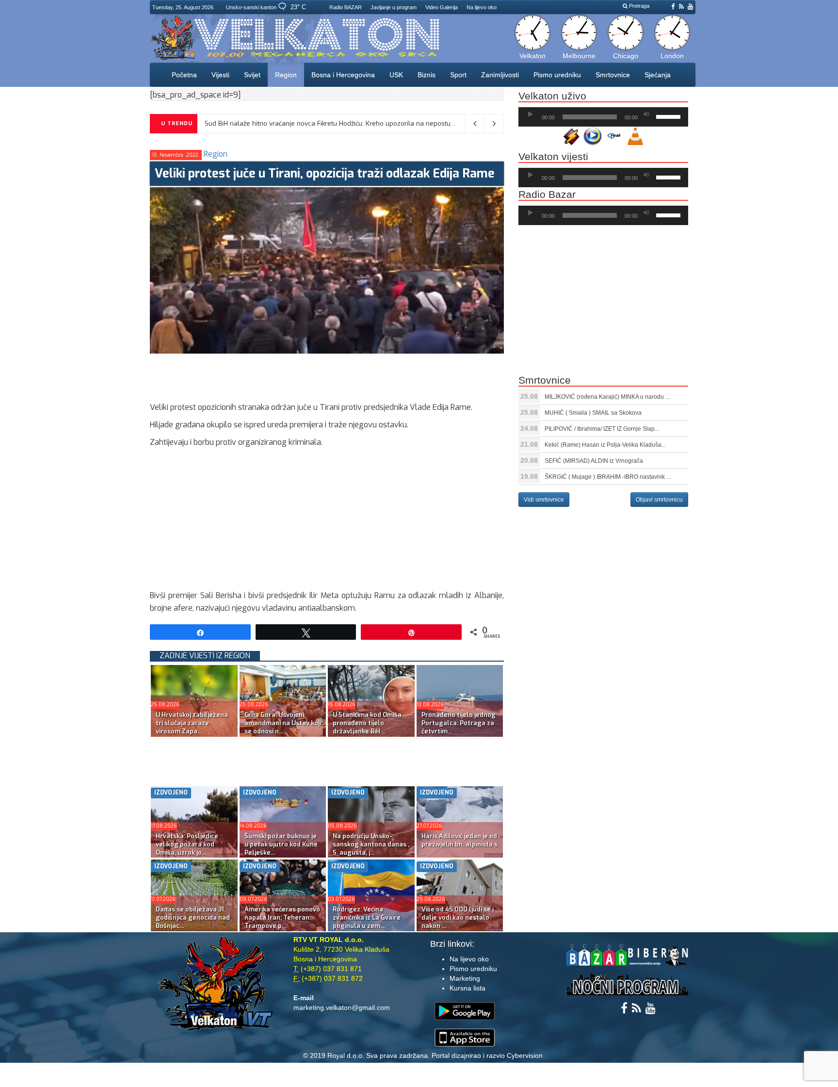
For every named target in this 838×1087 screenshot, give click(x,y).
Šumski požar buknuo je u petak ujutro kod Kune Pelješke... (281, 844)
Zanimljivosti (500, 75)
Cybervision (525, 1055)
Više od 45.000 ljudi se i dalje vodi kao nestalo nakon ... (457, 917)
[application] (603, 117)
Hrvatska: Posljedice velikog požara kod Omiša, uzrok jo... (187, 844)
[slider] (669, 116)
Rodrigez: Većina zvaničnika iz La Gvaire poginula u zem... (367, 917)
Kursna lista (467, 988)
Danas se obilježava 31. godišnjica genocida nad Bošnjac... (193, 917)
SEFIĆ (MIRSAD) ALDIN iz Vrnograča (594, 460)
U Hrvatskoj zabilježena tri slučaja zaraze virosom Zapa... (192, 723)
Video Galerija (441, 7)
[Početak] (530, 114)
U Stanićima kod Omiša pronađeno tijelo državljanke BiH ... (367, 723)
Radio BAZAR (345, 7)
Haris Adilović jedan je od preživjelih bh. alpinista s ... (459, 844)
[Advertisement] (326, 375)
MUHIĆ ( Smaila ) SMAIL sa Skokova (593, 412)
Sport (458, 75)
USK (396, 75)
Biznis (426, 75)
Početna (184, 75)
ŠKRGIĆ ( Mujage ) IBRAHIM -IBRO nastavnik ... (608, 476)
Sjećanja (658, 75)
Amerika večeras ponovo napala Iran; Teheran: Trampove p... (282, 917)
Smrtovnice (613, 75)
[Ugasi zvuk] (646, 114)
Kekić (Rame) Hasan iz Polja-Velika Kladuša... (605, 444)
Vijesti (220, 75)
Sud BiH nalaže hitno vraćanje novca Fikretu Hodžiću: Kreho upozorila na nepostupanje (336, 123)
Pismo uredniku (557, 75)
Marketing (465, 978)
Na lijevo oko (482, 7)
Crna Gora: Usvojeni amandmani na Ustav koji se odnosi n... (282, 723)
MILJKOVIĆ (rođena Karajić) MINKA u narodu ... (607, 396)
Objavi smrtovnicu (659, 499)
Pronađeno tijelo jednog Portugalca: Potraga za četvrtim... (458, 723)
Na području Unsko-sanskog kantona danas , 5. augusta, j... (371, 844)
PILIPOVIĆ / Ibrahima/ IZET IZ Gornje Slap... (602, 428)
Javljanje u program (394, 7)
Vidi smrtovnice (544, 499)
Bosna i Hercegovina (343, 75)
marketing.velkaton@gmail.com (341, 1007)
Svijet (252, 75)
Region (286, 75)
